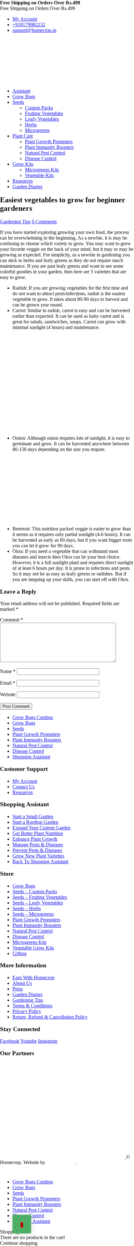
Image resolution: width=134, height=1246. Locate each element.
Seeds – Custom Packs (34, 891)
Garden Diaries (27, 186)
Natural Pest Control (45, 152)
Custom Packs (39, 107)
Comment (11, 619)
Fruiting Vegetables (44, 113)
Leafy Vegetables (42, 119)
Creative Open (60, 1162)
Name (8, 671)
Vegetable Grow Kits (33, 947)
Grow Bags (23, 96)
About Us (22, 983)
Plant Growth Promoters (49, 141)
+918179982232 (28, 24)
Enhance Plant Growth (34, 839)
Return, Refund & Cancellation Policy (50, 1017)
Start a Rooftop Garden (35, 822)
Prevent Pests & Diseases (37, 850)
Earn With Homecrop (33, 977)
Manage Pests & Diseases (37, 844)
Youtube (28, 1041)
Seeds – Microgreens (33, 914)
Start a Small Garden (32, 816)
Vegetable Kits (39, 175)
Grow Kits (22, 164)
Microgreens (37, 130)
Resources (22, 181)
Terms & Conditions (32, 1005)
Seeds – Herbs (26, 908)
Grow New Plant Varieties (38, 856)
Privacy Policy (26, 1011)
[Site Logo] (46, 57)
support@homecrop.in (34, 30)
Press (17, 988)
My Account (24, 19)
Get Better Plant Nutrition (37, 833)
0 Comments (44, 221)
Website (8, 694)
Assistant (21, 91)
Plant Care (22, 136)
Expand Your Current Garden (41, 827)
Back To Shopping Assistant (40, 861)
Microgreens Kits (42, 169)
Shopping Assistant (31, 756)
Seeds (18, 102)
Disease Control (40, 158)
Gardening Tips (15, 221)
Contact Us (23, 786)
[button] (3, 1171)
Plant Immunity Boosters (49, 147)
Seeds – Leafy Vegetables (37, 902)
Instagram (47, 1041)
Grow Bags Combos (32, 717)
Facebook (9, 1041)
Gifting (19, 953)
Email (7, 683)
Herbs (31, 124)
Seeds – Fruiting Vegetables (39, 897)
